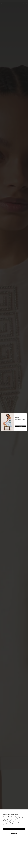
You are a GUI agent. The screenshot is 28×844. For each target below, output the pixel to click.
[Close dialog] (26, 413)
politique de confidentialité (14, 820)
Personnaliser (14, 833)
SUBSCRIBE (20, 426)
